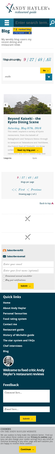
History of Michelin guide (18, 335)
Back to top (45, 203)
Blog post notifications (15, 280)
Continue (26, 449)
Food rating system (15, 319)
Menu (7, 22)
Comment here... (13, 392)
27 (23, 177)
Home (6, 303)
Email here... (12, 409)
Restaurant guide (13, 330)
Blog (6, 351)
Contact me (10, 324)
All (36, 177)
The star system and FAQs (19, 341)
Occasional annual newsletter (18, 276)
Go (52, 22)
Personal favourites (15, 314)
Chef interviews (12, 346)
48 (29, 177)
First (21, 189)
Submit (24, 286)
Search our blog (12, 59)
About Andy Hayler (14, 308)
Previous (36, 189)
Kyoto (35, 158)
